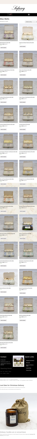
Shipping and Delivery (30, 391)
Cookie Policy (28, 398)
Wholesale (28, 393)
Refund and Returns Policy (30, 396)
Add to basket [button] (3, 50)
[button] (29, 14)
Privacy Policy (28, 400)
